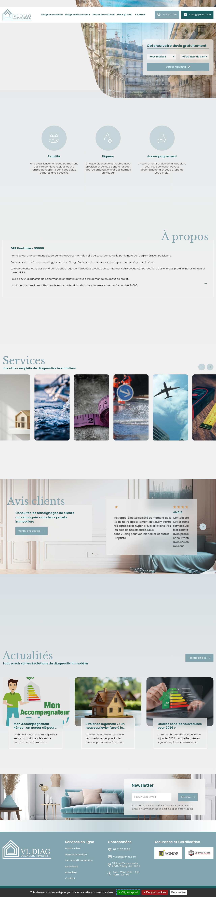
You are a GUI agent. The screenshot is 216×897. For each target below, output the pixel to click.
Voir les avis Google (29, 531)
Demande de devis (76, 854)
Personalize (178, 892)
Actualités (71, 872)
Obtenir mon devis (176, 66)
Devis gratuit (124, 14)
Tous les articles (197, 657)
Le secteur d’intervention (18, 69)
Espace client (73, 848)
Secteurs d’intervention (79, 860)
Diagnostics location (77, 14)
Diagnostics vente (52, 14)
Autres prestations (103, 14)
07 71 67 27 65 (170, 14)
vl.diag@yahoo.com (200, 14)
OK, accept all (129, 892)
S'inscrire (186, 797)
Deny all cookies (155, 892)
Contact (140, 14)
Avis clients (71, 866)
